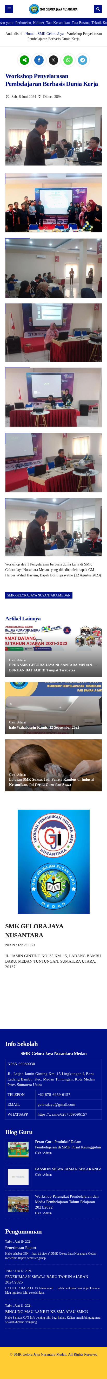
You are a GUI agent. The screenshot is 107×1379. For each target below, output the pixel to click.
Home (29, 34)
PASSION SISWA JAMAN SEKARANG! (68, 1169)
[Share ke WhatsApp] (68, 60)
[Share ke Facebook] (39, 60)
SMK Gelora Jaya (51, 34)
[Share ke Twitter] (54, 60)
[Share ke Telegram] (82, 60)
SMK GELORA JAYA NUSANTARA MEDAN (38, 595)
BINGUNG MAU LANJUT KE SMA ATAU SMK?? (47, 1312)
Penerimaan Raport (20, 1247)
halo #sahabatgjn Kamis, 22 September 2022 (44, 727)
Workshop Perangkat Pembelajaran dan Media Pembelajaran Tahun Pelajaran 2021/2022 (67, 1201)
